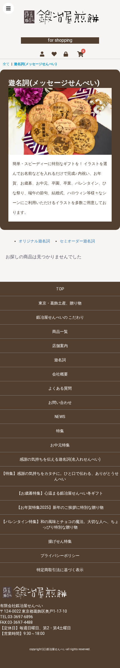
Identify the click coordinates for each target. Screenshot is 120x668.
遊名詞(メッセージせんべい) (35, 64)
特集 (60, 431)
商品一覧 (60, 331)
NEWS (60, 416)
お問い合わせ (60, 402)
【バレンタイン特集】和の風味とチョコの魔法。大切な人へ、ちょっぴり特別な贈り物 (60, 524)
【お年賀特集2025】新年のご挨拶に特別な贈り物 (60, 507)
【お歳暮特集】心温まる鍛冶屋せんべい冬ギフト (60, 493)
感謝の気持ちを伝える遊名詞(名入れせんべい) (60, 459)
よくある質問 (60, 388)
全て (6, 64)
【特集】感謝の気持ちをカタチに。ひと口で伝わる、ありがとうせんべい (60, 476)
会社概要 (60, 374)
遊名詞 (60, 360)
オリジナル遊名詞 (34, 241)
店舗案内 (60, 345)
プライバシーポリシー (60, 555)
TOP (60, 289)
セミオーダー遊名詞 (77, 241)
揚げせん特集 (60, 541)
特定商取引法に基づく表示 (60, 570)
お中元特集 (60, 445)
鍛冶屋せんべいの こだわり (60, 317)
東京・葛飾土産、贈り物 (60, 303)
